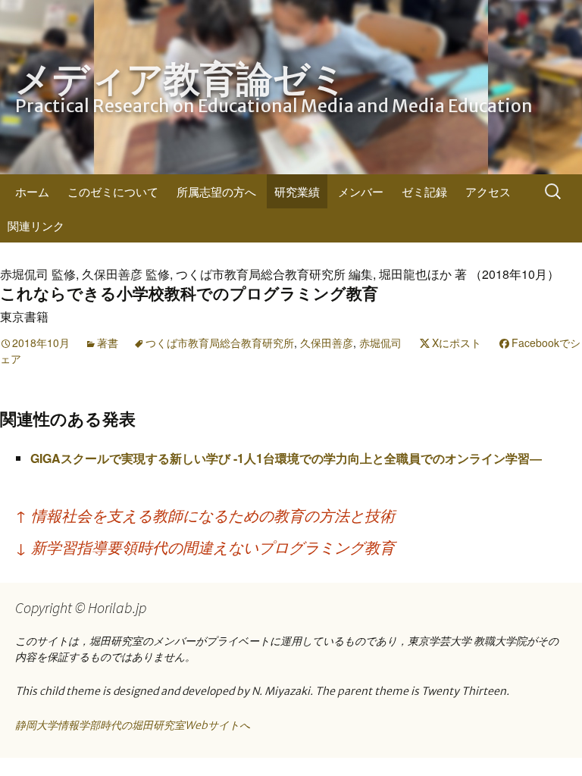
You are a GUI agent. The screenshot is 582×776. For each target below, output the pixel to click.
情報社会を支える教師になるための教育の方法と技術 (205, 515)
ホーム (32, 191)
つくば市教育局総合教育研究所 (220, 342)
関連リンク (36, 225)
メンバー (360, 191)
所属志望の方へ (216, 191)
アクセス (488, 191)
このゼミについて (112, 191)
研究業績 (297, 191)
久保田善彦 (326, 342)
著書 (107, 342)
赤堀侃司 (380, 342)
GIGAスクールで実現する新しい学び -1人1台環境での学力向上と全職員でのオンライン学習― (286, 458)
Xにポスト (456, 342)
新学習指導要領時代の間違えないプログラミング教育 (205, 547)
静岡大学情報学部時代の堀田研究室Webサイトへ (132, 725)
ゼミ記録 (424, 191)
